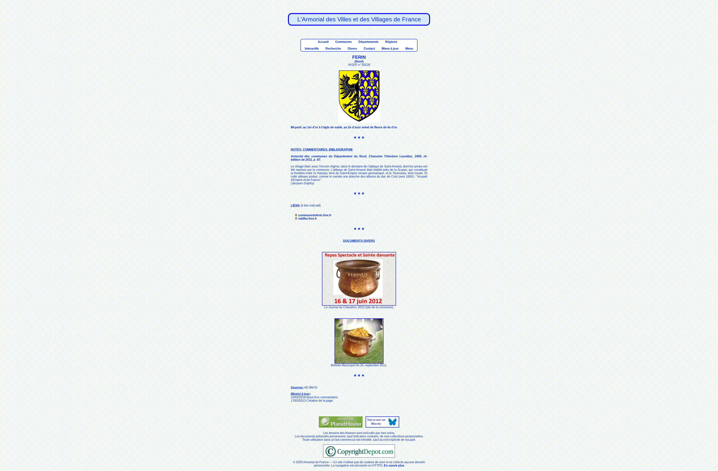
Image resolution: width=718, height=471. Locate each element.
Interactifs (312, 48)
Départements (368, 41)
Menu (409, 48)
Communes (343, 41)
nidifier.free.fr (307, 218)
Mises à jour (390, 48)
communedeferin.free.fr (314, 215)
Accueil (323, 41)
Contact (369, 48)
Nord (359, 61)
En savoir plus (394, 465)
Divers (352, 48)
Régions (391, 41)
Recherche (333, 48)
